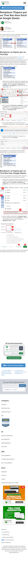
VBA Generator (5, 439)
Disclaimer (4, 529)
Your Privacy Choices (8, 540)
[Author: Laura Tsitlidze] (2, 29)
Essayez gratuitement (14, 358)
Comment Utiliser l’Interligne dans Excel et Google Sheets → (21, 372)
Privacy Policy (6, 532)
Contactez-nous (5, 412)
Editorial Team (7, 22)
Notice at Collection (6, 542)
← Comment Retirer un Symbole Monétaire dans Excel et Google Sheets (7, 373)
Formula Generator (7, 435)
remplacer (20, 57)
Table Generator (6, 443)
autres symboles (18, 58)
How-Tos (3, 475)
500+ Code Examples (6, 463)
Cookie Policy (6, 534)
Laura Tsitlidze (7, 28)
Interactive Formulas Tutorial (10, 482)
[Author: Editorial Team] (2, 23)
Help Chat (4, 446)
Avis (2, 415)
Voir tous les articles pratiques (13, 8)
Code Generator (5, 455)
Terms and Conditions (8, 537)
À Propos (3, 404)
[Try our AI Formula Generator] (14, 350)
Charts (3, 479)
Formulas (4, 471)
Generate (22, 385)
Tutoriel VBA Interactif (7, 459)
